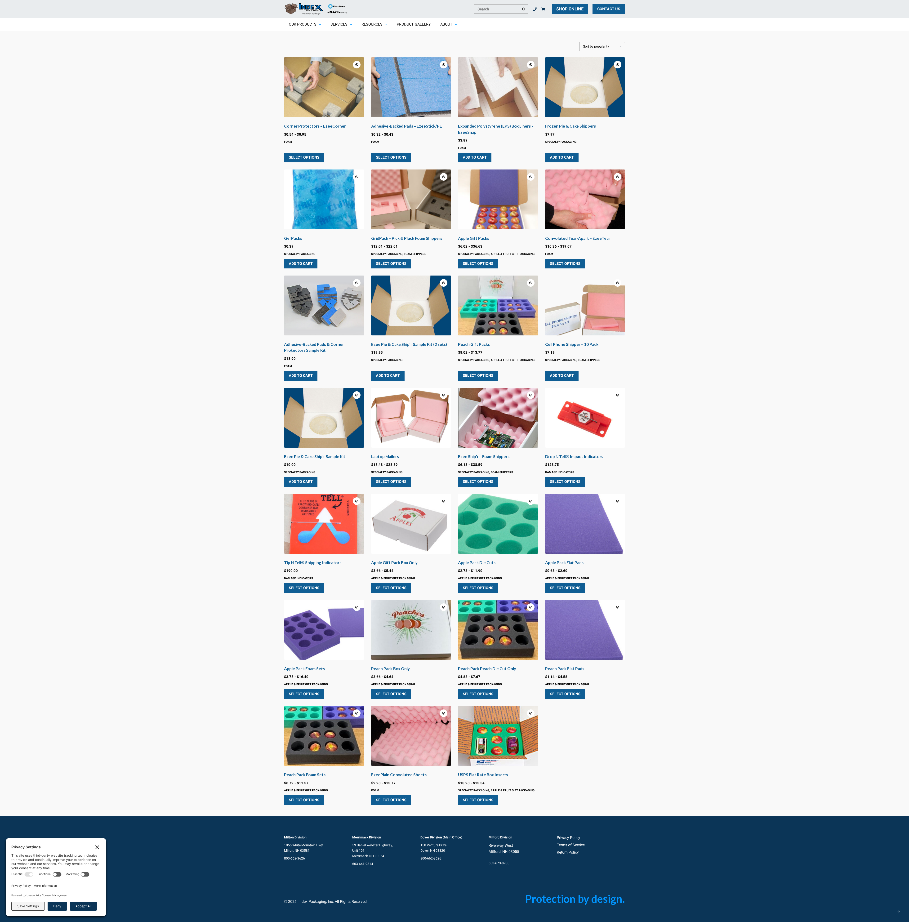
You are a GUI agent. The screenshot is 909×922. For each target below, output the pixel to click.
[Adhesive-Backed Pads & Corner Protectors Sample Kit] (324, 305)
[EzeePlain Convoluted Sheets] (411, 736)
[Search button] (523, 8)
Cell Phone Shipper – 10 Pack (571, 344)
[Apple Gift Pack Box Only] (411, 524)
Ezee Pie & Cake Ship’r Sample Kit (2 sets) (409, 344)
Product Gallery (414, 24)
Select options (304, 157)
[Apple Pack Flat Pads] (585, 524)
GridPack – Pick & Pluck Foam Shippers (406, 238)
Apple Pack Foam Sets (304, 668)
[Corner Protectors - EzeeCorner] (324, 87)
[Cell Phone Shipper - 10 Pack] (585, 305)
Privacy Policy (568, 837)
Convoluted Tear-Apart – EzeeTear (577, 238)
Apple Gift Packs (473, 238)
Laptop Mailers (385, 456)
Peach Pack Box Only (390, 668)
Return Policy (568, 852)
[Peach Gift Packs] (498, 305)
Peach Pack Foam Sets (304, 774)
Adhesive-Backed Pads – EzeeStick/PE (406, 126)
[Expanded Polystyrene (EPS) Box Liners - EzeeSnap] (498, 87)
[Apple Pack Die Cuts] (498, 524)
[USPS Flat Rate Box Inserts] (498, 736)
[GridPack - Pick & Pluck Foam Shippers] (411, 199)
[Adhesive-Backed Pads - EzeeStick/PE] (411, 87)
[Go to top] (899, 912)
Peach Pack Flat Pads (564, 668)
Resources (372, 24)
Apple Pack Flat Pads (564, 562)
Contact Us (608, 9)
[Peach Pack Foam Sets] (324, 736)
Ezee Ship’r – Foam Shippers (483, 456)
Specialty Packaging (560, 141)
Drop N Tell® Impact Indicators (574, 456)
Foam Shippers (415, 254)
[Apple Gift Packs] (498, 199)
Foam (288, 141)
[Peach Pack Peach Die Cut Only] (498, 630)
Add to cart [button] (475, 157)
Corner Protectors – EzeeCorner (315, 126)
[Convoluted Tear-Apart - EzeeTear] (585, 199)
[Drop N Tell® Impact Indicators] (585, 418)
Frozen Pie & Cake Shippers (570, 126)
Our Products (302, 24)
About (446, 24)
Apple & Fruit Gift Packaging (513, 254)
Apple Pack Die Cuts (476, 562)
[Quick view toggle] (357, 64)
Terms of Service (571, 845)
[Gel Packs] (324, 199)
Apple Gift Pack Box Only (394, 562)
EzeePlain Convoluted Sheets (399, 774)
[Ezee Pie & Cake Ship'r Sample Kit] (324, 418)
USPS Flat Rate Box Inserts (483, 774)
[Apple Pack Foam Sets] (324, 630)
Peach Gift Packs (474, 344)
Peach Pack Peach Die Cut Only (487, 668)
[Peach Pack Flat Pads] (585, 630)
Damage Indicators (559, 472)
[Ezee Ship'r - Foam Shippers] (498, 418)
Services (339, 24)
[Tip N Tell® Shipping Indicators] (324, 524)
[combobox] (496, 9)
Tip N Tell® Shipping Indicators (312, 562)
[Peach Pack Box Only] (411, 630)
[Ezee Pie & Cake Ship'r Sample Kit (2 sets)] (411, 305)
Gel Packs (293, 238)
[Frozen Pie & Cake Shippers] (585, 87)
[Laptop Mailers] (411, 418)
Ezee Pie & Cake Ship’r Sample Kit (314, 456)
